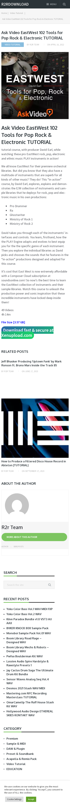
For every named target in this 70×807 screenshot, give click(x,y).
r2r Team (34, 44)
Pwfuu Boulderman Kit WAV (24, 656)
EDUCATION (14, 769)
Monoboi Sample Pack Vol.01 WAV (28, 633)
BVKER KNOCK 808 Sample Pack (27, 628)
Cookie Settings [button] (14, 799)
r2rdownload (15, 4)
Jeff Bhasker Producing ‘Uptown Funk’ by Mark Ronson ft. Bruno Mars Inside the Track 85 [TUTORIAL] (31, 365)
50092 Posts (18, 546)
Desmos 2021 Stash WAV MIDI (25, 688)
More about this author (22, 537)
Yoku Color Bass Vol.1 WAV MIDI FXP (29, 609)
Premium (12, 738)
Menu (53, 4)
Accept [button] (31, 799)
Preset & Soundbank (20, 754)
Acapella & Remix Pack (21, 759)
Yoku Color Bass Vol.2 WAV (23, 614)
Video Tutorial (12, 44)
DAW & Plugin (15, 748)
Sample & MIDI (16, 743)
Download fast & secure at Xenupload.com (27, 332)
